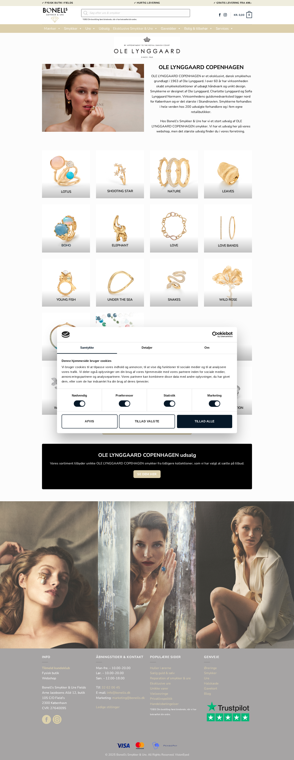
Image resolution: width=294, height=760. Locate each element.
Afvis (89, 421)
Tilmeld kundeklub (56, 668)
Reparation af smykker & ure (170, 678)
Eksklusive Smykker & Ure (133, 28)
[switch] (124, 403)
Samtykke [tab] (87, 347)
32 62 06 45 (111, 687)
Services (222, 28)
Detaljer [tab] (147, 347)
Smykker (70, 28)
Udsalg (104, 28)
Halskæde (211, 683)
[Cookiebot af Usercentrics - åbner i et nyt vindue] (215, 334)
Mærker (50, 28)
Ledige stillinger (108, 707)
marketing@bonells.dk (128, 698)
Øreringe (210, 668)
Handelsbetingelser (164, 704)
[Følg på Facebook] (219, 15)
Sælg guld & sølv (162, 673)
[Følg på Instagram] (225, 15)
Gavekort (210, 688)
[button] (243, 15)
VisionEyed (182, 755)
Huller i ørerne (160, 668)
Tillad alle (205, 421)
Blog (207, 694)
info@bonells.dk (118, 693)
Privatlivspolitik (161, 699)
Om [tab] (206, 347)
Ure (88, 28)
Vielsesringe (159, 694)
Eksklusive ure (160, 683)
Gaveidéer (168, 28)
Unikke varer (159, 688)
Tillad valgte (147, 421)
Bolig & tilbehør (196, 28)
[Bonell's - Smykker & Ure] (58, 15)
